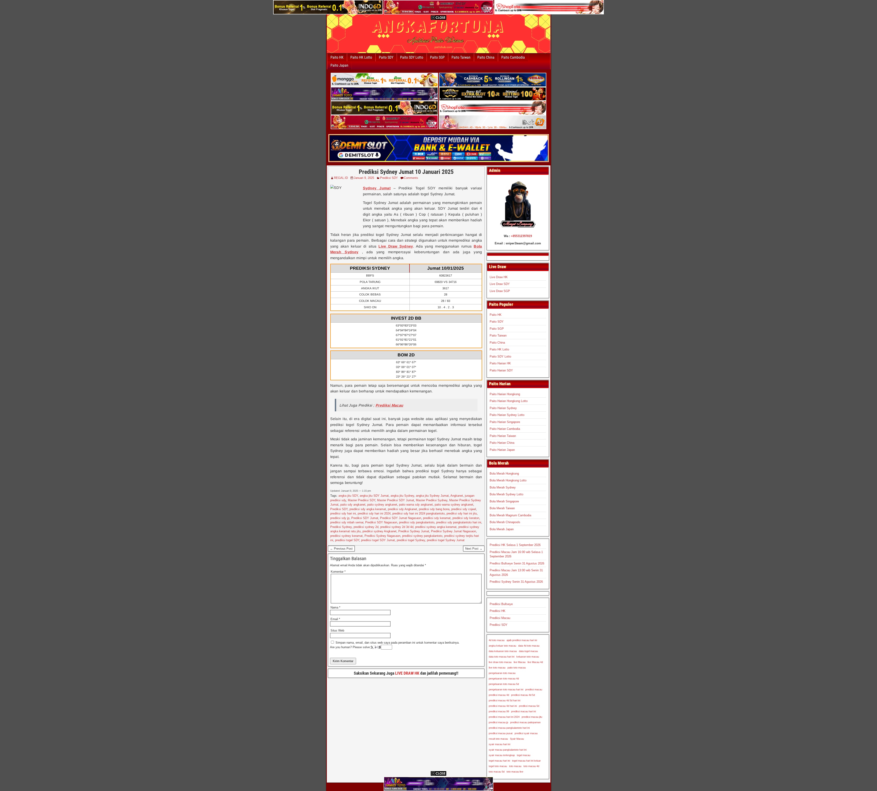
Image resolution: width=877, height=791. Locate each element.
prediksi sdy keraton (465, 518)
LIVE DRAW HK (407, 673)
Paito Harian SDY (501, 370)
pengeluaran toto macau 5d (504, 684)
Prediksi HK (497, 611)
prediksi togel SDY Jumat (378, 540)
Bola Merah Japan (502, 529)
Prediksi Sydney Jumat (413, 531)
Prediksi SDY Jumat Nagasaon (400, 518)
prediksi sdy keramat (437, 518)
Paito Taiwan (461, 57)
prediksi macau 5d (529, 706)
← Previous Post (341, 548)
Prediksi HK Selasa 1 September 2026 (515, 545)
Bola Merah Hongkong (504, 473)
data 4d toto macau (528, 645)
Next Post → (473, 548)
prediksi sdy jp (339, 518)
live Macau (520, 662)
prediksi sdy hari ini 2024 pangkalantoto (418, 513)
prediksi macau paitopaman (525, 722)
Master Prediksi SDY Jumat (395, 500)
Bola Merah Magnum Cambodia (510, 515)
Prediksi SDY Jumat (364, 518)
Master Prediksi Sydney (431, 500)
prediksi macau (533, 689)
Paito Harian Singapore (505, 422)
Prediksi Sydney (341, 527)
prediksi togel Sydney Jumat (446, 540)
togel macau (523, 755)
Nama (335, 607)
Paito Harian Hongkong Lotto (509, 401)
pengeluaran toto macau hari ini (506, 689)
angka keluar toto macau (502, 645)
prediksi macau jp (498, 722)
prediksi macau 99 (499, 711)
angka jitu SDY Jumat (374, 495)
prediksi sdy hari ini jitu (461, 513)
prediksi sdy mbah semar (346, 522)
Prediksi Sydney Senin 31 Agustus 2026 (516, 581)
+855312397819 (521, 236)
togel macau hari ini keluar (526, 760)
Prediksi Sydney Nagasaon (382, 536)
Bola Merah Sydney (503, 487)
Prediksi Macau (500, 618)
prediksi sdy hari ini (343, 513)
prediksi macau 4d (499, 695)
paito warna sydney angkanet (454, 504)
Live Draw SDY (500, 284)
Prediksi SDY (389, 178)
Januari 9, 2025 (364, 178)
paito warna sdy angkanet (416, 504)
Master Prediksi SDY (361, 500)
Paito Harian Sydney (503, 408)
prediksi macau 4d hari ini (503, 706)
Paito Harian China (502, 442)
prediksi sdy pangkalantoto (416, 522)
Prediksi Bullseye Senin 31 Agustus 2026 (517, 563)
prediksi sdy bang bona (434, 509)
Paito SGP (437, 57)
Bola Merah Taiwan (502, 508)
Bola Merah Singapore (504, 501)
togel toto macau (498, 766)
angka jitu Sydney (402, 495)
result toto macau (498, 738)
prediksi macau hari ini (523, 711)
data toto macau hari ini (501, 656)
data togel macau (528, 651)
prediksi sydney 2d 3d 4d (396, 527)
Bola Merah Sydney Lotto (506, 494)
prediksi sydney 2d (366, 527)
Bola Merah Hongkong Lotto (508, 480)
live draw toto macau (500, 662)
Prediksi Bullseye (501, 604)
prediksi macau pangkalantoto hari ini (509, 727)
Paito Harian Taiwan (503, 436)
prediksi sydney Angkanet (379, 531)
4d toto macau (497, 640)
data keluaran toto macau (503, 651)
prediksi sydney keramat (346, 536)
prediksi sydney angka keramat (436, 527)
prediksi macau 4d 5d (523, 695)
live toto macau (497, 667)
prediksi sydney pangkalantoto (422, 536)
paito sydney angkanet (382, 504)
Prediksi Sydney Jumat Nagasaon (453, 531)
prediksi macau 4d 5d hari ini (504, 700)
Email (335, 619)
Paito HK (336, 57)
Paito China (485, 57)
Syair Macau (517, 738)
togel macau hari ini (499, 760)
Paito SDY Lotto (411, 57)
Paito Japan (339, 65)
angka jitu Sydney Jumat (432, 495)
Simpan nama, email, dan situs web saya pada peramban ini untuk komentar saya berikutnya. (397, 642)
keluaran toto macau (527, 656)
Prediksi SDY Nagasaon (381, 522)
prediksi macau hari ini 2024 (504, 716)
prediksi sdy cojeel (463, 509)
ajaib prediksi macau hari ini (522, 640)
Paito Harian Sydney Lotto (507, 415)
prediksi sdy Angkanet (402, 509)
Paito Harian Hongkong (505, 394)
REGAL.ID (341, 178)
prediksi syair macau (526, 733)
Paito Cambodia (513, 57)
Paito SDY (386, 57)
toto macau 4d (531, 766)
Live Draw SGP (500, 291)
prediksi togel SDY (347, 540)
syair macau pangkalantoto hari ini (507, 749)
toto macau (515, 766)
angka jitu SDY (348, 495)
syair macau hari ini (499, 744)
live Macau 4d (535, 662)
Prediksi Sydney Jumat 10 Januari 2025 (406, 171)
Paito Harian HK (500, 363)
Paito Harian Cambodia (505, 429)
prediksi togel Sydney (411, 540)
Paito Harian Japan (502, 450)
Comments (411, 178)
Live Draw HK (499, 277)
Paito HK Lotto (361, 57)
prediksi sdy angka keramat (367, 509)
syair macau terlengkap (502, 755)
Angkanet (456, 495)
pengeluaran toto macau (502, 673)
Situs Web (337, 630)
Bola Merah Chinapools (505, 522)
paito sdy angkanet (352, 504)
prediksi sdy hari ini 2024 (374, 513)
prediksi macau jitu (532, 716)
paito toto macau (516, 667)
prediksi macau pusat (500, 733)
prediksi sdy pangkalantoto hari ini (458, 522)
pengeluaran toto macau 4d (504, 678)
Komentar (338, 571)
